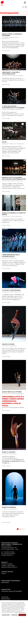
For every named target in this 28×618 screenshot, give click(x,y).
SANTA (4, 142)
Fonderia (16, 37)
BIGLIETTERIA (5, 598)
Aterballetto (11, 37)
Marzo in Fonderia (9, 507)
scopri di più (5, 582)
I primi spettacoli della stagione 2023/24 (11, 255)
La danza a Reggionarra (11, 290)
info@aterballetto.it (7, 555)
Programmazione (5, 38)
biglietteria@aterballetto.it (9, 567)
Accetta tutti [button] (22, 614)
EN (26, 7)
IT (23, 7)
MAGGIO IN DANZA (8, 344)
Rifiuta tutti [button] (14, 614)
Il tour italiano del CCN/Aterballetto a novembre (13, 107)
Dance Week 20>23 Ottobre (12, 392)
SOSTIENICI (4, 597)
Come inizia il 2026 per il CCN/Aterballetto (11, 73)
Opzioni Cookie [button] (6, 614)
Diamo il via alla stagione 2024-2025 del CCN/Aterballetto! (14, 178)
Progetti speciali (13, 143)
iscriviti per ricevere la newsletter (11, 591)
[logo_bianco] (3, 1)
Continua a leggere (6, 50)
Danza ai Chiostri (8, 452)
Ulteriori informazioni (19, 612)
